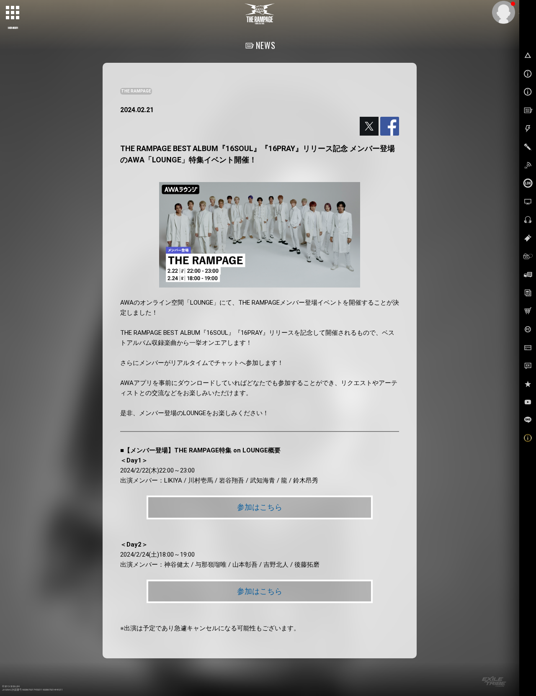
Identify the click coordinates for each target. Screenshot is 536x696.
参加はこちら (259, 507)
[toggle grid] (13, 13)
